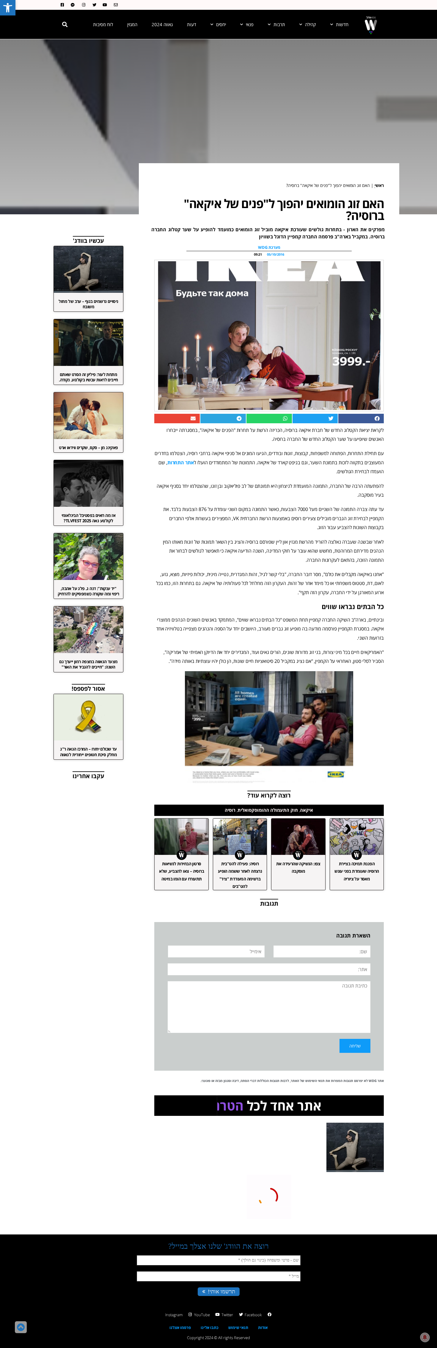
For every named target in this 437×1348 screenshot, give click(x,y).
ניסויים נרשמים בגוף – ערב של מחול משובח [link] (88, 303)
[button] (64, 24)
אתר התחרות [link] (180, 462)
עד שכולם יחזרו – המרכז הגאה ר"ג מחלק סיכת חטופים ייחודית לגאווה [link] (88, 751)
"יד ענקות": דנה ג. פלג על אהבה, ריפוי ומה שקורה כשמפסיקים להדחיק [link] (88, 591)
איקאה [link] (306, 810)
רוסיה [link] (230, 810)
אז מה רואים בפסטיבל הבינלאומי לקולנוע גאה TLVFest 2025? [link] (89, 517)
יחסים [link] (221, 24)
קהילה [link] (310, 24)
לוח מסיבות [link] (103, 24)
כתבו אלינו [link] (209, 1327)
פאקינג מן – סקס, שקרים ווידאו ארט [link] (88, 447)
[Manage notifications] (425, 1337)
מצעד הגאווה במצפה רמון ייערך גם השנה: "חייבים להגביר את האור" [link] (88, 664)
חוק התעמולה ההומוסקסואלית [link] (268, 810)
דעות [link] (191, 24)
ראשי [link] (379, 185)
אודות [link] (263, 1327)
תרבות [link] (279, 24)
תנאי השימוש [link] (315, 1080)
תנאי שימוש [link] (238, 1327)
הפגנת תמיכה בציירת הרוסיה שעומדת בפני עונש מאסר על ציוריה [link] (356, 871)
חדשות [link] (342, 24)
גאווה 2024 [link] (162, 24)
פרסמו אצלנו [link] (180, 1327)
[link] (7, 7)
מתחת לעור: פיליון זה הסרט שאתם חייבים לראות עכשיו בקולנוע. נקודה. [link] (88, 377)
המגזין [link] (132, 24)
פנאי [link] (250, 24)
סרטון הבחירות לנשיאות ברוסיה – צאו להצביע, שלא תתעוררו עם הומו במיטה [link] (181, 871)
